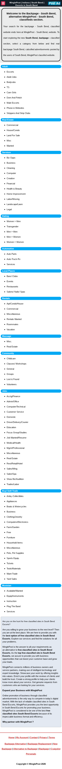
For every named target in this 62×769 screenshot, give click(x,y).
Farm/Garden (13, 527)
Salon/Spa (11, 474)
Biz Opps (11, 157)
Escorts (10, 72)
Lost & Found (13, 379)
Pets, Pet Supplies (15, 553)
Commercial (12, 125)
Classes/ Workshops (16, 363)
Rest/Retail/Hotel (14, 463)
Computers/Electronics (17, 522)
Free (9, 532)
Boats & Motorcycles (16, 506)
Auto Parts (12, 254)
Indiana (26, 2)
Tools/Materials (14, 568)
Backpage (44, 749)
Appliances (12, 501)
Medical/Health (14, 443)
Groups (10, 374)
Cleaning (11, 168)
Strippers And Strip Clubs (18, 113)
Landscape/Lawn (15, 204)
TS (8, 87)
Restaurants (12, 286)
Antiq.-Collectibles (15, 496)
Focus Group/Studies (17, 432)
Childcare (11, 358)
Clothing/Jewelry (14, 517)
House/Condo (13, 130)
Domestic (11, 417)
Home (11, 737)
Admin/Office (13, 401)
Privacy (43, 737)
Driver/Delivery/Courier (17, 422)
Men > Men (12, 231)
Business (11, 163)
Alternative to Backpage (25, 749)
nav (3, 3)
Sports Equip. (13, 558)
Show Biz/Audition (15, 479)
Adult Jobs (12, 77)
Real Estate (12, 346)
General (10, 369)
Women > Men (14, 221)
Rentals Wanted (14, 319)
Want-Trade (12, 573)
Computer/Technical (16, 406)
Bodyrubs (11, 82)
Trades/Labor (13, 484)
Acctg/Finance (13, 396)
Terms (52, 737)
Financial (11, 183)
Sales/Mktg (12, 468)
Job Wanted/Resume (16, 437)
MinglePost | (16, 2)
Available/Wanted (15, 591)
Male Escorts (13, 103)
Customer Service (15, 412)
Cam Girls (11, 92)
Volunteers (12, 384)
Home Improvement (16, 194)
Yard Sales (12, 579)
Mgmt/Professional (15, 448)
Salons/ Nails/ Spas (16, 291)
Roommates (12, 324)
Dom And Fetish (14, 97)
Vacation (11, 329)
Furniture (11, 537)
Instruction (11, 601)
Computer (11, 173)
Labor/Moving (13, 199)
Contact (34, 737)
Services (11, 264)
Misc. (9, 341)
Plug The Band (13, 606)
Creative (11, 178)
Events (10, 281)
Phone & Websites (15, 108)
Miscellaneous (13, 314)
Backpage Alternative (15, 744)
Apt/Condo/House (15, 303)
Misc (9, 140)
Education (11, 427)
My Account (22, 737)
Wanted (10, 146)
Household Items (15, 542)
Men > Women (14, 237)
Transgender (12, 226)
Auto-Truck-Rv (13, 259)
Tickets (10, 563)
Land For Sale (13, 135)
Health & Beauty (14, 188)
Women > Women (15, 242)
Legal (9, 209)
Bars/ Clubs (12, 276)
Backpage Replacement (39, 744)
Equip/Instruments (15, 596)
